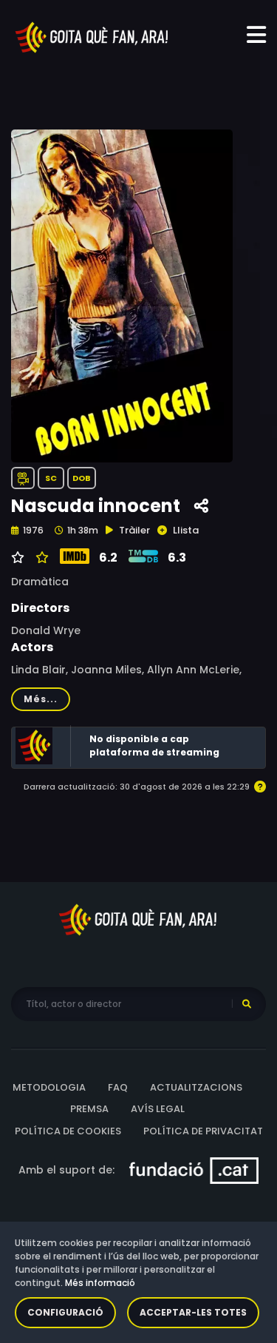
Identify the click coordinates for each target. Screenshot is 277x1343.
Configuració (65, 1312)
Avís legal (158, 1109)
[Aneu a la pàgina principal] (92, 36)
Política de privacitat (203, 1131)
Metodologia (49, 1087)
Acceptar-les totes (193, 1312)
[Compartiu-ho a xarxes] (201, 506)
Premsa (89, 1109)
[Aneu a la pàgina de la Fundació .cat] (194, 1169)
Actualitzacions (196, 1087)
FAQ (118, 1087)
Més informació (100, 1282)
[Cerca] (246, 1004)
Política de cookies (68, 1131)
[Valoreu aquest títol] (40, 558)
